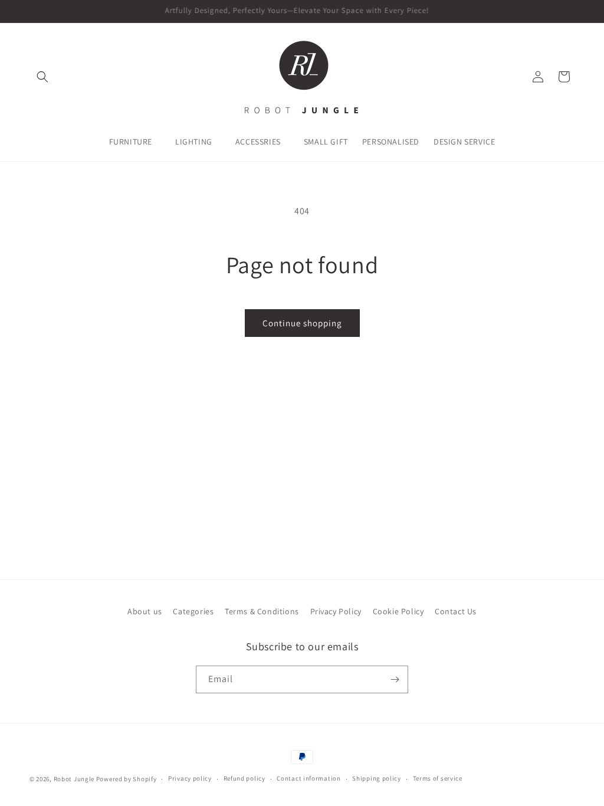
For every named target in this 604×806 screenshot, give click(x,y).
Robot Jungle (74, 779)
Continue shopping (302, 323)
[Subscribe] (395, 679)
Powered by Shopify (126, 779)
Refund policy (244, 778)
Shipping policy (376, 778)
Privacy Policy (336, 611)
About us (144, 611)
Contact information (308, 778)
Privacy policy (190, 778)
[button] (42, 77)
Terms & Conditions (262, 611)
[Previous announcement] (34, 11)
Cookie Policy (398, 611)
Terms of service (437, 778)
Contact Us (456, 611)
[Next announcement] (570, 11)
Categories (193, 611)
